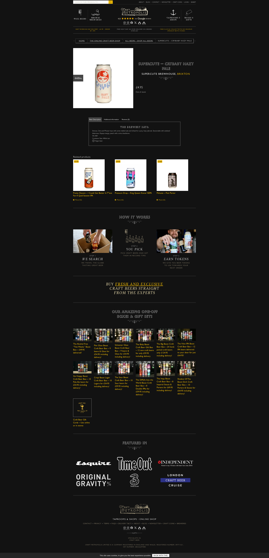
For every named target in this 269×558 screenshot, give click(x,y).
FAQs (113, 524)
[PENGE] (124, 22)
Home (82, 41)
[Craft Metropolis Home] (134, 11)
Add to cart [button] (92, 175)
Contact (155, 2)
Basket (193, 2)
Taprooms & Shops (125, 519)
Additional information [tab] (111, 119)
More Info (78, 200)
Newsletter (166, 2)
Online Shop (147, 519)
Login (186, 2)
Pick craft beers (129, 253)
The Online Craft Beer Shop (105, 41)
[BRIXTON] (128, 22)
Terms (106, 524)
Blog (148, 2)
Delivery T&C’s (124, 524)
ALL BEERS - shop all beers (139, 41)
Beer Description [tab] (95, 119)
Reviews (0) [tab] (126, 119)
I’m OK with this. (160, 555)
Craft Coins (177, 2)
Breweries (181, 524)
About (141, 2)
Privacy (97, 524)
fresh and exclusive (139, 285)
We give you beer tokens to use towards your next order (176, 265)
